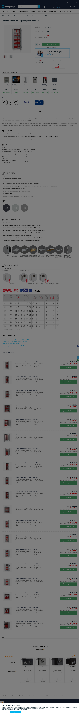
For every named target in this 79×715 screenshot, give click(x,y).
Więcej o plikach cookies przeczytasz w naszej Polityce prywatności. (14, 709)
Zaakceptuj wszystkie (15, 712)
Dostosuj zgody (6, 712)
